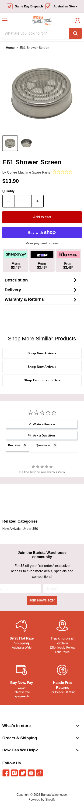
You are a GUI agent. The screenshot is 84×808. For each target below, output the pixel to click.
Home (10, 47)
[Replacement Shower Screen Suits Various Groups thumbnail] (26, 143)
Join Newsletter (42, 600)
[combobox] (35, 33)
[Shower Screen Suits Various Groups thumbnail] (10, 143)
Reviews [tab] (14, 445)
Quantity (8, 191)
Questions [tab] (43, 445)
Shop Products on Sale (42, 380)
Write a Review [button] (44, 424)
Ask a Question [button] (44, 435)
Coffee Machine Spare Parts (28, 172)
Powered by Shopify (42, 799)
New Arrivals (11, 528)
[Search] (75, 33)
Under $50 (30, 528)
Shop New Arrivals (42, 353)
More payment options (42, 243)
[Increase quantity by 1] (38, 201)
